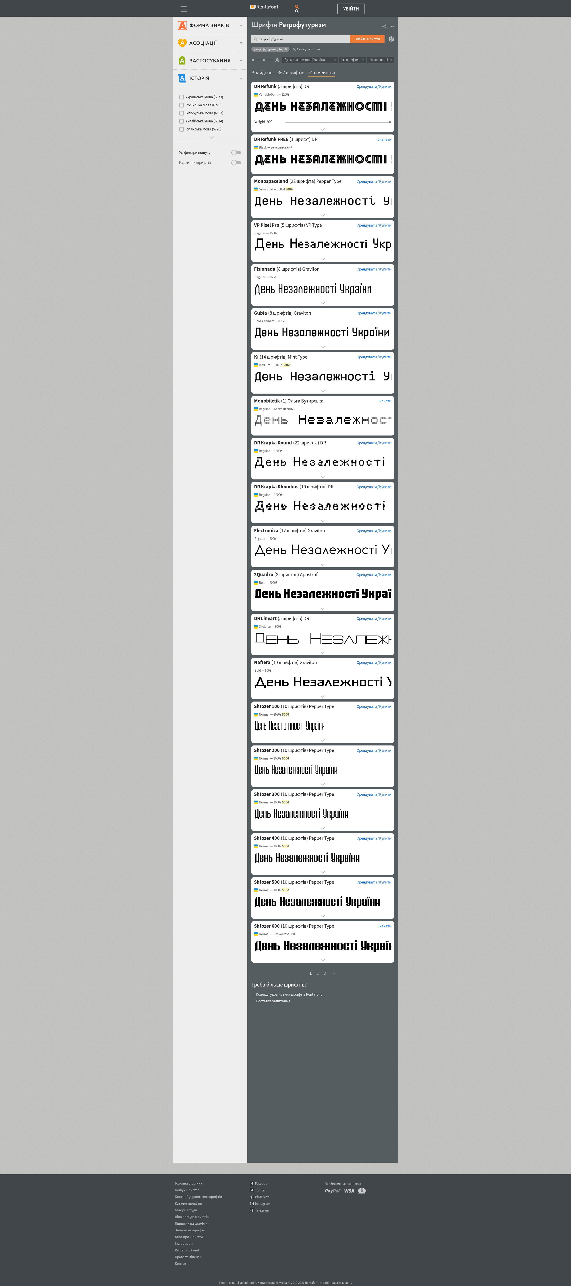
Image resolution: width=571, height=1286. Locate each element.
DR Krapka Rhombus (276, 486)
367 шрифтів (291, 72)
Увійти (351, 9)
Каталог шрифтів (188, 1202)
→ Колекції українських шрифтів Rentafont (286, 994)
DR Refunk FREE (271, 139)
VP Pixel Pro (266, 225)
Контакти (182, 1262)
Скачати (384, 139)
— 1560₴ (265, 233)
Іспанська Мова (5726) (203, 129)
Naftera (262, 662)
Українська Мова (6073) (204, 97)
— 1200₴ (274, 95)
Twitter (260, 1190)
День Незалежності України (305, 60)
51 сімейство (321, 72)
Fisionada (264, 269)
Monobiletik (267, 401)
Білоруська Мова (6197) (204, 113)
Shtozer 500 (267, 882)
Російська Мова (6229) (203, 105)
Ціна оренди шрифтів (192, 1216)
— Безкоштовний (275, 147)
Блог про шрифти (189, 1236)
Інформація (184, 1242)
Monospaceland (271, 181)
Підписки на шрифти (191, 1222)
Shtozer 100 (267, 706)
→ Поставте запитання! (271, 1001)
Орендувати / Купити (374, 86)
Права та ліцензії (188, 1256)
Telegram (262, 1210)
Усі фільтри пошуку (194, 152)
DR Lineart (265, 618)
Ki (256, 357)
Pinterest (262, 1197)
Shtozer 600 (267, 926)
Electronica (266, 530)
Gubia (260, 313)
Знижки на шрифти (190, 1229)
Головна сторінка (188, 1182)
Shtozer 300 (267, 794)
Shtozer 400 (267, 838)
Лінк (390, 26)
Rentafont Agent (187, 1249)
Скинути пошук (309, 49)
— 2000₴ (268, 583)
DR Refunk (265, 86)
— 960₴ (265, 277)
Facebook (262, 1183)
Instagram (262, 1203)
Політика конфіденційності (237, 1283)
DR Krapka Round (273, 443)
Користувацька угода (272, 1283)
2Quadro (263, 574)
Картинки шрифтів (195, 162)
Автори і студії (186, 1209)
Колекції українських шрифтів (198, 1195)
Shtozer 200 (267, 750)
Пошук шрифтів (187, 1189)
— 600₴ (270, 627)
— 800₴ (269, 321)
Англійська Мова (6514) (204, 121)
